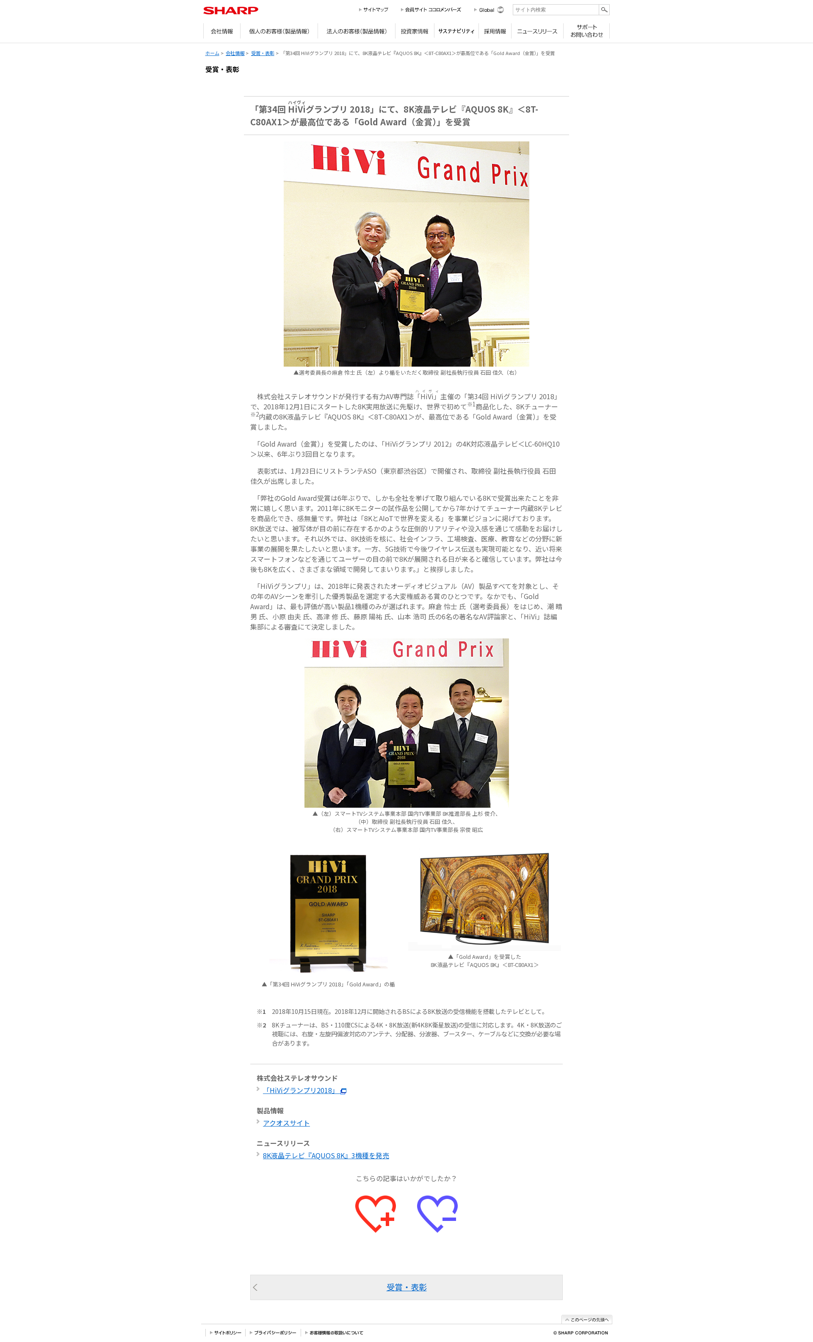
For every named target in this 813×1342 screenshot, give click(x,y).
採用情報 (494, 33)
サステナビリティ (456, 33)
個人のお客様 (279, 33)
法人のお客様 (356, 33)
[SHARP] (230, 10)
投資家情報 (414, 33)
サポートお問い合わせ (586, 33)
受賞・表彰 (262, 53)
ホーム (212, 53)
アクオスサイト (286, 1123)
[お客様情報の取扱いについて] (334, 1332)
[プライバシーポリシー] (273, 1332)
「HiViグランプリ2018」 (301, 1090)
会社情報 (221, 33)
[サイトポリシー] (225, 1332)
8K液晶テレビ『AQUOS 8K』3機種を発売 (326, 1155)
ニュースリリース (537, 33)
